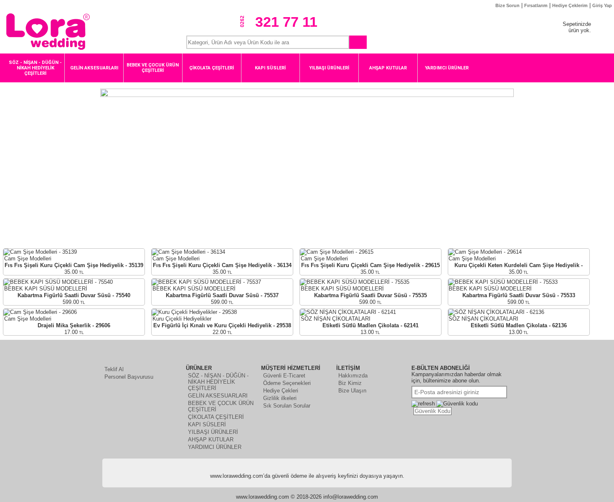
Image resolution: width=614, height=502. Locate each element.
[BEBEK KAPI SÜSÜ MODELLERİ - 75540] (58, 282)
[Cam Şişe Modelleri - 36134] (188, 252)
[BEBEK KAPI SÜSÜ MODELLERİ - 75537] (206, 282)
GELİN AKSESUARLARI (218, 395)
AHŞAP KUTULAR (210, 439)
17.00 (74, 332)
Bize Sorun (507, 5)
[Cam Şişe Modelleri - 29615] (336, 252)
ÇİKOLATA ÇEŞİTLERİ (216, 417)
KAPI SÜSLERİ (207, 424)
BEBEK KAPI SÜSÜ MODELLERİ (45, 288)
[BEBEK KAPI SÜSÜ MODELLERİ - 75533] (503, 282)
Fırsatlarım (536, 5)
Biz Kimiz (350, 383)
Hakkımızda (353, 375)
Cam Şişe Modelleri (27, 258)
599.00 (74, 302)
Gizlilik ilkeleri (280, 398)
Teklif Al (114, 369)
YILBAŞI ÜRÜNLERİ (213, 432)
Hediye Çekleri (280, 390)
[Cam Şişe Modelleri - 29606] (40, 312)
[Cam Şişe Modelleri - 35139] (40, 252)
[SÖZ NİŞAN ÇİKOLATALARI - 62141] (348, 312)
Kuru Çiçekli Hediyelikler (181, 319)
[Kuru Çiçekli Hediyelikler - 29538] (194, 312)
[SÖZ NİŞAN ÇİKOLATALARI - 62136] (496, 312)
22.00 (222, 332)
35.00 (74, 272)
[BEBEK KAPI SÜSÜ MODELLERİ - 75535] (354, 282)
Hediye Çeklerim (570, 5)
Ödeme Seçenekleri (287, 383)
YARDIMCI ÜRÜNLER (214, 447)
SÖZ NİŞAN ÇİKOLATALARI (335, 319)
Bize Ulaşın (352, 390)
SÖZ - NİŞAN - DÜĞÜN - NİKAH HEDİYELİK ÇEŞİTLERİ (218, 381)
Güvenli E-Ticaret (284, 375)
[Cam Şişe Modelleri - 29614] (485, 252)
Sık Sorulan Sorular (286, 406)
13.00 (370, 332)
